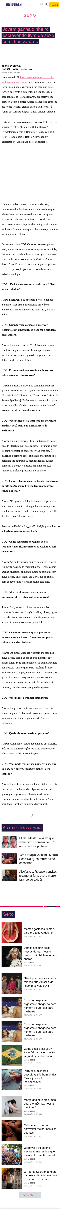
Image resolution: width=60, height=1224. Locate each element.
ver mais (27, 1195)
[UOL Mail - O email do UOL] (41, 5)
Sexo (30, 15)
